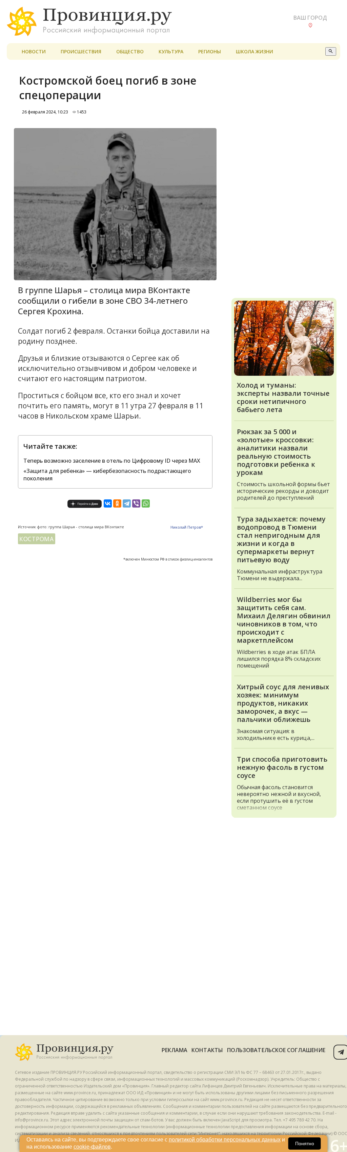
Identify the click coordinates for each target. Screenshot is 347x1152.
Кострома (36, 539)
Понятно (304, 1143)
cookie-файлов (92, 1147)
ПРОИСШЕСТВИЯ (81, 51)
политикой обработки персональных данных (225, 1139)
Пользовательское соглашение (276, 1050)
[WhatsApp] (146, 503)
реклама (175, 1050)
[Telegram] (127, 503)
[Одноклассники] (117, 503)
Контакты (207, 1050)
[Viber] (136, 503)
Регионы (209, 51)
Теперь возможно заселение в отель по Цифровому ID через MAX (111, 460)
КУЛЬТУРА (171, 51)
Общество (130, 51)
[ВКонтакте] (108, 503)
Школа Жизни (254, 51)
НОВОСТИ (34, 51)
